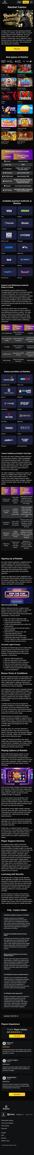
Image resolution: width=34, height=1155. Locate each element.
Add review (17, 1036)
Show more (17, 1094)
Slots (27, 61)
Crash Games (19, 61)
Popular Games (3, 61)
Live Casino (11, 61)
